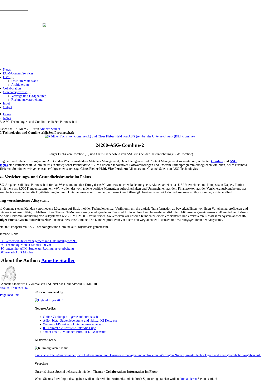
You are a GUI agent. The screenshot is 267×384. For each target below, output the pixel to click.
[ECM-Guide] (125, 26)
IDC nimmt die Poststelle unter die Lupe (69, 328)
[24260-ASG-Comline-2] (120, 136)
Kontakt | (46, 5)
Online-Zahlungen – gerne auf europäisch (70, 317)
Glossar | (33, 5)
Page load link (9, 295)
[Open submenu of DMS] (12, 78)
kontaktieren (188, 378)
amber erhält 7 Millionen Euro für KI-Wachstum (74, 332)
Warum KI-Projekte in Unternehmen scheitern (73, 324)
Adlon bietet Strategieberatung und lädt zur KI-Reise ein (80, 320)
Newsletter (60, 5)
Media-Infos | (18, 5)
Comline (217, 161)
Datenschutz (19, 288)
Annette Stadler (50, 129)
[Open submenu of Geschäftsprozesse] (28, 93)
